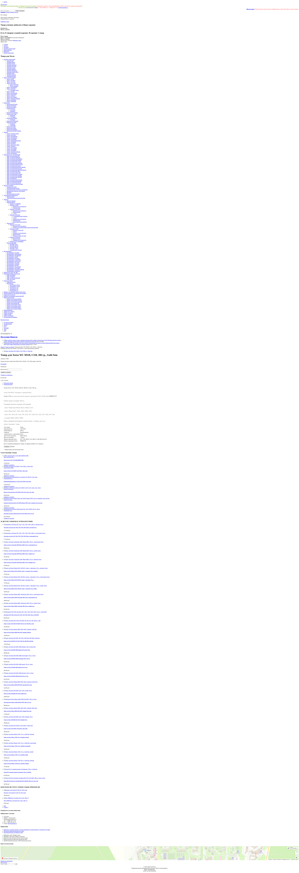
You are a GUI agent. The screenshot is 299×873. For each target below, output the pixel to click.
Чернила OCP (10, 223)
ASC (5, 331)
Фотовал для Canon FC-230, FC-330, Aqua (15, 792)
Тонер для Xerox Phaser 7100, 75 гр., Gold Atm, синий (16, 754)
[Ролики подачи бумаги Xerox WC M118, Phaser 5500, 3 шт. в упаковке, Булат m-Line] (27, 498)
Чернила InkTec (11, 202)
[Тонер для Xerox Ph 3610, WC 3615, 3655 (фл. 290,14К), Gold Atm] (22, 638)
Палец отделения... (9, 489)
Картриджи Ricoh (11, 105)
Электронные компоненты (11, 195)
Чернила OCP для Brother (16, 241)
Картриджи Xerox (11, 107)
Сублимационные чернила (20, 216)
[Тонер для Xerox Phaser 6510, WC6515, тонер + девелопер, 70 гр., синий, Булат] (25, 585)
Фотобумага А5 (14, 290)
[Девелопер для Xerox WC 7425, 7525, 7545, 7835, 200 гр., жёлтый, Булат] (23, 524)
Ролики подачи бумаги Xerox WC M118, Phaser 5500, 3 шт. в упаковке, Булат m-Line (23, 503)
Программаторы (8, 310)
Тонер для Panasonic (12, 136)
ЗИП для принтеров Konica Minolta (16, 167)
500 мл (15, 231)
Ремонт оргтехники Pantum (14, 308)
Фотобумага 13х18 (15, 286)
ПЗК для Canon (11, 279)
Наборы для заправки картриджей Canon (14, 292)
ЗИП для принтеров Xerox (14, 166)
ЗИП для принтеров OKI (13, 171)
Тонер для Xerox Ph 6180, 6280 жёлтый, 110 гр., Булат (16, 676)
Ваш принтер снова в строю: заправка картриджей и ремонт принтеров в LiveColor (32, 341)
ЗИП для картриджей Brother (14, 159)
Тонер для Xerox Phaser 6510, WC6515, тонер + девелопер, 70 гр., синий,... (20, 588)
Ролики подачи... (8, 499)
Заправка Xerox (11, 63)
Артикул (3, 358)
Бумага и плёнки (8, 280)
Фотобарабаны (8, 251)
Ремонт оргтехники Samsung (14, 301)
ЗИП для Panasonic (12, 178)
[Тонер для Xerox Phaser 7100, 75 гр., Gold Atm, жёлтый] (19, 734)
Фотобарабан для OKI (13, 265)
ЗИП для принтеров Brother (14, 160)
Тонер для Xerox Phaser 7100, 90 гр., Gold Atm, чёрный (16, 763)
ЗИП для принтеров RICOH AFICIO (16, 170)
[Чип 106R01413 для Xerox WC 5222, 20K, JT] (16, 798)
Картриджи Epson (11, 122)
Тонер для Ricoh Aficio (13, 133)
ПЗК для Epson (11, 276)
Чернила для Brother (15, 203)
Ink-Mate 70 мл (14, 244)
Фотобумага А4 (14, 287)
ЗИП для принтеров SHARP (14, 177)
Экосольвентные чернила (20, 222)
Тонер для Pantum (11, 150)
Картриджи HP (11, 108)
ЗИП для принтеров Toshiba (14, 175)
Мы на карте (250, 9)
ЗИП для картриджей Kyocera (15, 164)
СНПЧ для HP (7, 314)
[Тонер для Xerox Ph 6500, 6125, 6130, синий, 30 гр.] (18, 690)
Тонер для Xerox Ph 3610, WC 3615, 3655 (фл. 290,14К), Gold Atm (18, 641)
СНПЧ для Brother (8, 315)
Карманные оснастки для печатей (16, 191)
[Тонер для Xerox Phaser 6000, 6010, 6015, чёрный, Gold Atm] (20, 629)
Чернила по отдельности (19, 206)
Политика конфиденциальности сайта (14, 831)
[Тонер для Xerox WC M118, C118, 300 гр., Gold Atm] (18, 351)
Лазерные (12, 111)
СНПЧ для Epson (8, 313)
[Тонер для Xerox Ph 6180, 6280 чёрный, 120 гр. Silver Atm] (20, 646)
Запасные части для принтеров (12, 154)
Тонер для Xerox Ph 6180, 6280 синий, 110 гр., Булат (15, 667)
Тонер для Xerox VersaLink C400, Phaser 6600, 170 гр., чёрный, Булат (19, 562)
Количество (4, 369)
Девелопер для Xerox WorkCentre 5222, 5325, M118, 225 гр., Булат (19, 513)
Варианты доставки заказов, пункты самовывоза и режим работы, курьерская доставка (27, 829)
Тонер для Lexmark (12, 147)
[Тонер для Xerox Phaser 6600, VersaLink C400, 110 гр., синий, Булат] (22, 603)
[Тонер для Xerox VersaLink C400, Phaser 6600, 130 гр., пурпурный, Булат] (23, 542)
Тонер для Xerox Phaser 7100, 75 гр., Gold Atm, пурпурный (17, 746)
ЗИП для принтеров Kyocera (14, 168)
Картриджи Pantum (12, 129)
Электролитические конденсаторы (16, 198)
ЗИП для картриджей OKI (14, 173)
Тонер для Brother (11, 142)
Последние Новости (9, 337)
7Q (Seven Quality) (8, 322)
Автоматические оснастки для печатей (17, 189)
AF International (8, 324)
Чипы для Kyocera (12, 94)
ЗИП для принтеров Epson (14, 182)
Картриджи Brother (12, 118)
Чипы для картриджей (10, 77)
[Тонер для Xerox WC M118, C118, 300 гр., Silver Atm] (18, 466)
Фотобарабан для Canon (13, 262)
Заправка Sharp (11, 62)
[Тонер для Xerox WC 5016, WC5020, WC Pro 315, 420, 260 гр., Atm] (22, 620)
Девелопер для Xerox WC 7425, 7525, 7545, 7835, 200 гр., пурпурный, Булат (21, 536)
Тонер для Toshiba (11, 149)
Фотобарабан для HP (12, 257)
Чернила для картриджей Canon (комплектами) (25, 227)
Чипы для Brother (11, 101)
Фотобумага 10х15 (15, 285)
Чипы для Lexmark (12, 97)
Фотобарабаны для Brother (14, 259)
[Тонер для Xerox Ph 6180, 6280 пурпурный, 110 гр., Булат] (20, 655)
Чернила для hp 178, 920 (19, 236)
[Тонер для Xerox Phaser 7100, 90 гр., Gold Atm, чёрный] (19, 760)
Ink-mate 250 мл (14, 245)
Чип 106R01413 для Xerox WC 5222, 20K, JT (15, 800)
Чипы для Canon (11, 83)
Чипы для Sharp (11, 80)
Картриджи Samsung (12, 112)
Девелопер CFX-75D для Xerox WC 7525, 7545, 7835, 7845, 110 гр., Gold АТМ (21, 614)
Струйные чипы (14, 90)
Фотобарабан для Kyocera (13, 261)
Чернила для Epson (15, 215)
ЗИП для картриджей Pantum (14, 180)
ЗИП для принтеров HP (13, 156)
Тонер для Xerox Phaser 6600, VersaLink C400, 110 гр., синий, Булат (19, 606)
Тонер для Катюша (12, 153)
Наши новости (8, 50)
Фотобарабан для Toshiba (13, 268)
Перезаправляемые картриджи (12, 273)
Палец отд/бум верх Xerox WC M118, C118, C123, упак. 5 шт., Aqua (19, 492)
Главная (6, 44)
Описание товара (8, 383)
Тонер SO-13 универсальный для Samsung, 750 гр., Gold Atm (17, 772)
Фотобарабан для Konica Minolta (15, 269)
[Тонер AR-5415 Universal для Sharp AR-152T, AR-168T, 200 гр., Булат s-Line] (24, 778)
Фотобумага (10, 283)
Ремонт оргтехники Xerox (14, 304)
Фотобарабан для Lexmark (14, 266)
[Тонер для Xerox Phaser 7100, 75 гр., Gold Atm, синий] (18, 751)
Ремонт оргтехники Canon (14, 306)
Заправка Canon (11, 67)
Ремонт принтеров (9, 53)
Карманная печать (12, 187)
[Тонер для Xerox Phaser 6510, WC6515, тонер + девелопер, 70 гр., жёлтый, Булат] (26, 568)
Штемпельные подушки (13, 194)
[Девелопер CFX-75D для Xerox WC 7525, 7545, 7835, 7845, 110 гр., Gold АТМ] (25, 612)
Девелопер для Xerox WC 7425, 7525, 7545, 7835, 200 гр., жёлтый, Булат (20, 527)
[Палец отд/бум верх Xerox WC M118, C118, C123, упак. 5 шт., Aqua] (22, 487)
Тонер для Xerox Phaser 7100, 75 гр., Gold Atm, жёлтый (16, 737)
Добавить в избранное (6, 375)
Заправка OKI (10, 73)
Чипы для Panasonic (12, 93)
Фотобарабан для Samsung (14, 255)
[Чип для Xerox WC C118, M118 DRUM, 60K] (16, 455)
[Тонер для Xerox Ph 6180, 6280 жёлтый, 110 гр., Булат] (18, 673)
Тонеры (6, 132)
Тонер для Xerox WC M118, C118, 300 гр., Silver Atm (15, 470)
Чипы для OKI (11, 91)
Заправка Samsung (12, 65)
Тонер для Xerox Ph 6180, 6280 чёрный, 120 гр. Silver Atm (17, 650)
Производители (5, 319)
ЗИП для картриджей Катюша (15, 184)
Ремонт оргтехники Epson (14, 307)
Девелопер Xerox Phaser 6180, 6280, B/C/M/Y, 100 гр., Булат (17, 702)
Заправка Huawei (11, 76)
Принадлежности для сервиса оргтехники (15, 293)
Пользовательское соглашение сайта (13, 832)
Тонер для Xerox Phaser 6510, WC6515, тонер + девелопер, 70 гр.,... (19, 580)
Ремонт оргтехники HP (13, 303)
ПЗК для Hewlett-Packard (13, 278)
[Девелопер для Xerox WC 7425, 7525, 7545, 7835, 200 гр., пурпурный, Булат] (24, 533)
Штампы (9, 192)
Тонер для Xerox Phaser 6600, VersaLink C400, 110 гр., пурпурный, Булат (20, 597)
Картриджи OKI (11, 126)
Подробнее (3, 364)
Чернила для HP (14, 205)
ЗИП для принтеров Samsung (14, 163)
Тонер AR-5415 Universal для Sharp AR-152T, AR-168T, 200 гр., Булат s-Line (21, 781)
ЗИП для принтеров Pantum (14, 181)
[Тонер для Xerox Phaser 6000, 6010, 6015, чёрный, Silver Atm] (20, 708)
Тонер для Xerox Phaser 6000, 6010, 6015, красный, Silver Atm (18, 684)
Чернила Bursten (11, 201)
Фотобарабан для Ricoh (13, 264)
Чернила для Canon (15, 209)
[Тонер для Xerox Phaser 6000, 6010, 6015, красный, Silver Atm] (20, 681)
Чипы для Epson (11, 88)
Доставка (6, 47)
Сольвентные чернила (16, 250)
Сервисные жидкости (9, 294)
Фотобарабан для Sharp (13, 252)
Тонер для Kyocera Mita (13, 145)
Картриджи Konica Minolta (14, 131)
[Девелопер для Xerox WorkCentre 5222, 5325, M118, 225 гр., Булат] (22, 509)
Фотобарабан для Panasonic (14, 254)
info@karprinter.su (63, 7)
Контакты (6, 51)
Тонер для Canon (11, 135)
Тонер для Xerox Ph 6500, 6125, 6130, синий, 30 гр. (15, 693)
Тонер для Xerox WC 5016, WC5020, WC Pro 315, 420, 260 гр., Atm (19, 623)
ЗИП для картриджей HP (13, 157)
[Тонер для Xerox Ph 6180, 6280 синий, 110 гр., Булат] (18, 664)
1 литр (15, 213)
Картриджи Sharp (11, 128)
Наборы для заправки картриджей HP (14, 296)
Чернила (6, 199)
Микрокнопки (10, 196)
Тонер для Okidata (11, 139)
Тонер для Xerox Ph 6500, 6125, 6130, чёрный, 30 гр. (15, 719)
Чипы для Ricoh (11, 95)
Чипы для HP (10, 79)
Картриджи (7, 103)
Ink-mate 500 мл (14, 247)
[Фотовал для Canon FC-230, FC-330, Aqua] (15, 790)
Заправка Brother (11, 69)
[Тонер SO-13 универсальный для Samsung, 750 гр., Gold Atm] (20, 769)
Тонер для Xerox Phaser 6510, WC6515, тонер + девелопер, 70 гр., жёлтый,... (21, 571)
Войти (5, 2)
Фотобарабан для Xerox (13, 258)
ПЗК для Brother (11, 275)
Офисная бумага (11, 282)
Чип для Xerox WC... (9, 457)
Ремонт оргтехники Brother (14, 299)
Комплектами (16, 208)
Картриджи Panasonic (12, 121)
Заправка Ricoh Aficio (12, 72)
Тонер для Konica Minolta (13, 152)
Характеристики (8, 384)
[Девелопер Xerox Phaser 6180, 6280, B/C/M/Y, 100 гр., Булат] (20, 699)
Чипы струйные (14, 84)
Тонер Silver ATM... (9, 467)
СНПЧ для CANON (9, 311)
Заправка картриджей (9, 48)
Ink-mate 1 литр (14, 248)
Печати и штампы (8, 185)
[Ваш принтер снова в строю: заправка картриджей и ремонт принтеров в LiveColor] (27, 340)
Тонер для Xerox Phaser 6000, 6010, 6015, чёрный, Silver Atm (17, 711)
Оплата (6, 46)
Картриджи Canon (12, 114)
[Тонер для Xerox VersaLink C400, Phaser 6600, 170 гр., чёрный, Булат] (22, 559)
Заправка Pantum (11, 74)
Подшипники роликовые (10, 317)
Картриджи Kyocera (12, 104)
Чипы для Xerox (11, 81)
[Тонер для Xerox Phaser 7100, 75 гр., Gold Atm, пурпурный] (20, 743)
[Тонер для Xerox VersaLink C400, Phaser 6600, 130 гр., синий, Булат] (22, 550)
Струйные (12, 110)
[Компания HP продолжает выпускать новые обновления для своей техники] (25, 343)
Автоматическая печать (13, 188)
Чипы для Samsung (12, 87)
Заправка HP (10, 60)
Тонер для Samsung (12, 138)
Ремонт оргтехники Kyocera (14, 300)
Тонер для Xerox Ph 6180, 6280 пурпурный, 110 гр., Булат (17, 658)
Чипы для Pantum (11, 100)
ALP (5, 326)
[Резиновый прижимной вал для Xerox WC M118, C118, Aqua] (20, 477)
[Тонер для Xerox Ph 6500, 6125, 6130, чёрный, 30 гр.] (18, 716)
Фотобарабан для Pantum (13, 271)
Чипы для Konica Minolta (13, 98)
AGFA (5, 325)
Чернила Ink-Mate (11, 243)
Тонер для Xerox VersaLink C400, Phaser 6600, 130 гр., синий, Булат (19, 553)
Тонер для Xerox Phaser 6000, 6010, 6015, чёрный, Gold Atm (17, 632)
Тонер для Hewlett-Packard (14, 140)
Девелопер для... (8, 510)
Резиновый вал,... (8, 478)
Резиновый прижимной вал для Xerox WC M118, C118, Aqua (17, 481)
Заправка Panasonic (12, 70)
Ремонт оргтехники (9, 297)
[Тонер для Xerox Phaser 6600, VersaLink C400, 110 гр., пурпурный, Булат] (23, 594)
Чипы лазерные (14, 86)
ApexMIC (6, 328)
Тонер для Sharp (11, 146)
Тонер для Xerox (11, 143)
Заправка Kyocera (11, 66)
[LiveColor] (4, 4)
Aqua (5, 329)
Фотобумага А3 (14, 289)
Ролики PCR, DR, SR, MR (11, 272)
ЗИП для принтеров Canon (14, 161)
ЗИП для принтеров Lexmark (14, 174)
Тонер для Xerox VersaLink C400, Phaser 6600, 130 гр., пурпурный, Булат (20, 545)
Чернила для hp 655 (18, 230)
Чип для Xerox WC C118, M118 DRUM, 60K (13, 460)
